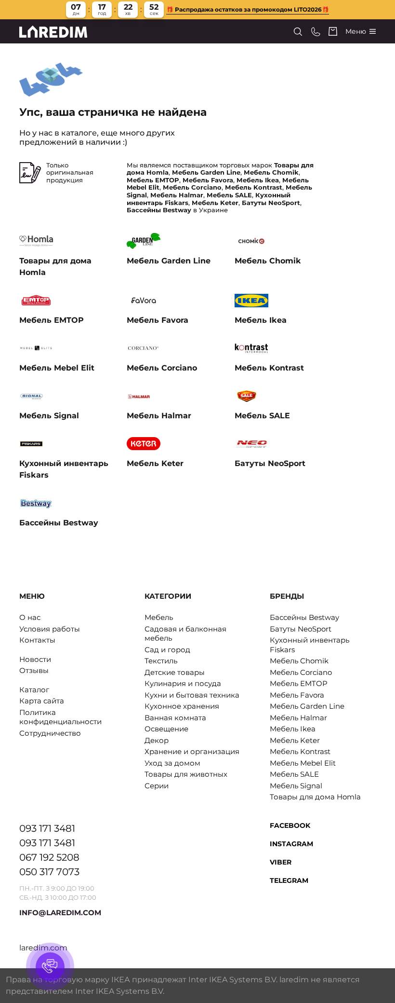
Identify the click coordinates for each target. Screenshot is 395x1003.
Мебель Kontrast (300, 751)
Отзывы (34, 670)
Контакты (37, 640)
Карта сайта (41, 700)
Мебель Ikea (293, 728)
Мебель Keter (295, 740)
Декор (157, 740)
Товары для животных (186, 774)
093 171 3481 (47, 828)
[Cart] (333, 31)
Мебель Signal (296, 785)
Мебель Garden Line (307, 706)
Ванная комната (175, 717)
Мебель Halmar (298, 717)
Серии (157, 785)
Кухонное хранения (182, 706)
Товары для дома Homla (315, 796)
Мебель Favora (297, 695)
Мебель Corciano (301, 672)
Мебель (159, 617)
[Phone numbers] (316, 32)
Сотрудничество (50, 733)
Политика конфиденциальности (60, 717)
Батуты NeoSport (300, 628)
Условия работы (49, 628)
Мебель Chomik (299, 660)
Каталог (34, 689)
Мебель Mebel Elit (303, 763)
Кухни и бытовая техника (192, 695)
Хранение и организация (192, 751)
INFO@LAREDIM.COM (60, 912)
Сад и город (167, 649)
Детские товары (175, 672)
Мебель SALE (294, 774)
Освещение (166, 728)
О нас (29, 617)
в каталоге (75, 132)
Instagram (291, 843)
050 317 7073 (49, 872)
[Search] (298, 32)
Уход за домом (172, 763)
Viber (280, 862)
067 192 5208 (49, 857)
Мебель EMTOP (299, 683)
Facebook (290, 825)
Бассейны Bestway (304, 617)
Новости (35, 659)
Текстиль (161, 660)
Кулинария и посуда (183, 683)
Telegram (289, 880)
